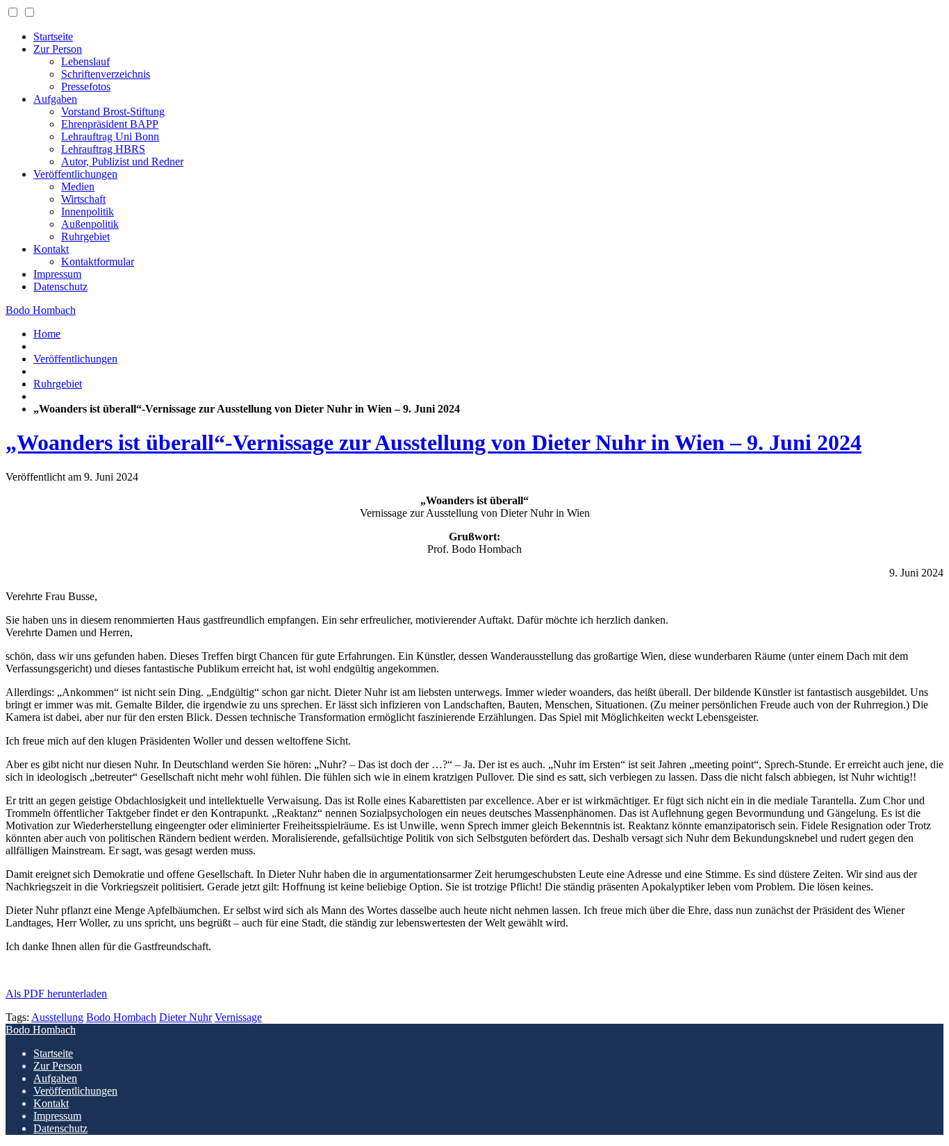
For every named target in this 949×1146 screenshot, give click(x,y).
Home (46, 334)
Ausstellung (57, 1017)
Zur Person (57, 49)
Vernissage (238, 1017)
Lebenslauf (85, 61)
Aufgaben (55, 99)
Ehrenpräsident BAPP (109, 124)
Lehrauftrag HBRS (103, 149)
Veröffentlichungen (75, 174)
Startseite (53, 36)
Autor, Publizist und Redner (122, 161)
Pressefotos (85, 86)
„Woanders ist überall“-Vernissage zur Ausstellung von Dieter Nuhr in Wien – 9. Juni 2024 (433, 442)
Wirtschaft (83, 199)
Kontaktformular (97, 261)
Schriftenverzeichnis (105, 74)
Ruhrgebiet (85, 236)
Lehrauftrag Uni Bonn (110, 136)
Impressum (57, 274)
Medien (77, 186)
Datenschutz (60, 286)
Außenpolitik (90, 224)
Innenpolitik (87, 211)
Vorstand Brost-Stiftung (113, 111)
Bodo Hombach (41, 310)
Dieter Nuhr (185, 1017)
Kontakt (51, 249)
